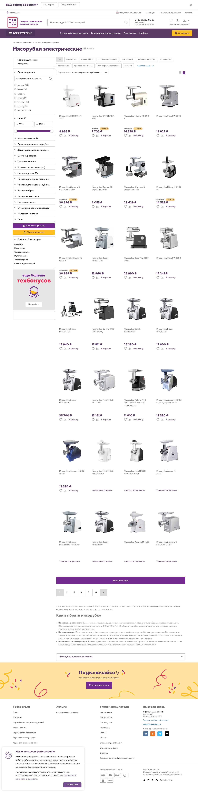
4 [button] (81, 592)
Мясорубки (23, 64)
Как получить (106, 723)
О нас (15, 712)
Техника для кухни (28, 60)
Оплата (188, 13)
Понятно (72, 784)
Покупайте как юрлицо (130, 13)
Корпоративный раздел (24, 738)
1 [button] (59, 592)
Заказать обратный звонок (155, 720)
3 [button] (74, 592)
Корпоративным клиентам (25, 743)
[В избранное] (60, 135)
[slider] (15, 131)
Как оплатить (106, 718)
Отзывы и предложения (111, 743)
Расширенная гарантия (67, 712)
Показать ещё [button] (120, 580)
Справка (104, 753)
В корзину (73, 135)
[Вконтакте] (145, 733)
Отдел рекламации (109, 748)
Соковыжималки (22, 252)
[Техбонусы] (34, 290)
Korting (21, 106)
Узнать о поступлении (102, 490)
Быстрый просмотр (74, 111)
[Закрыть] (191, 5)
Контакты (17, 718)
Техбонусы (150, 13)
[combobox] (89, 72)
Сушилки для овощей (24, 263)
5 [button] (88, 592)
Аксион (21, 85)
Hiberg (21, 98)
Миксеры (18, 244)
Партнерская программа (24, 733)
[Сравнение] (177, 20)
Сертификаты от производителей (28, 723)
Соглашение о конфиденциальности (117, 758)
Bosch (20, 90)
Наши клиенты (19, 728)
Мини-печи (19, 248)
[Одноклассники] (152, 733)
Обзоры (103, 738)
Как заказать (106, 712)
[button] (49, 4)
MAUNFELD (23, 111)
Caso (20, 94)
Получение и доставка (170, 13)
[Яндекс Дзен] (167, 733)
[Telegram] (159, 733)
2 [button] (67, 592)
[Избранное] (170, 20)
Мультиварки (21, 256)
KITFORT (22, 102)
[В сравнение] (65, 135)
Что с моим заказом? (179, 25)
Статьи (103, 733)
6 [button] (96, 592)
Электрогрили (21, 259)
